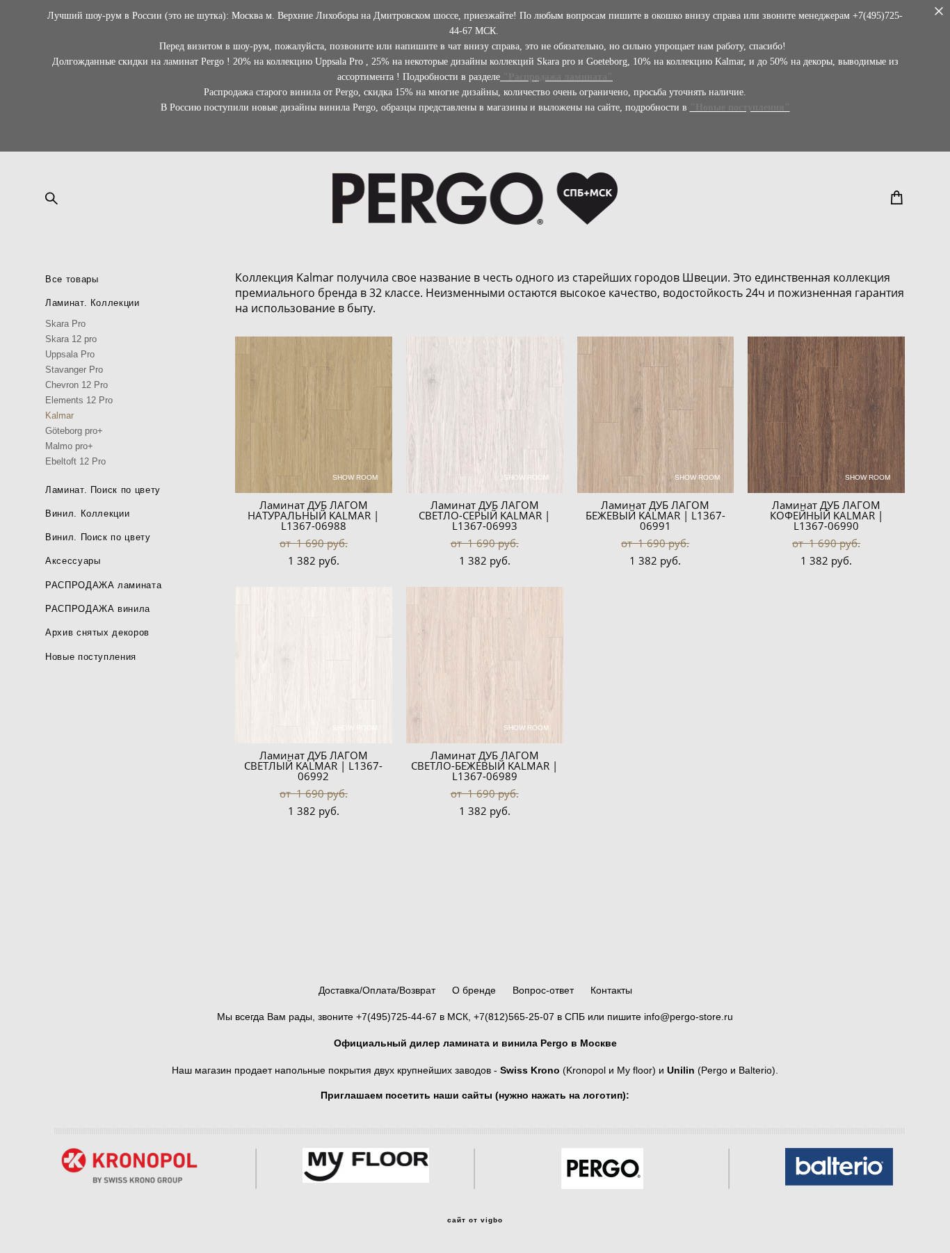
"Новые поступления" (740, 107)
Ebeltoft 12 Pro (75, 461)
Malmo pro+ (69, 446)
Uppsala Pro (70, 354)
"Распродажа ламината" (558, 77)
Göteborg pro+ (74, 431)
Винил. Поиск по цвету (98, 537)
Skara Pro (65, 323)
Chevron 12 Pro (76, 385)
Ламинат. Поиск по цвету (103, 490)
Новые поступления (90, 657)
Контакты (611, 990)
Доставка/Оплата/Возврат (380, 990)
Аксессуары (73, 561)
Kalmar (59, 415)
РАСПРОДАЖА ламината (103, 585)
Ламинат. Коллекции (92, 303)
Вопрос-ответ (543, 990)
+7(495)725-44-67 (396, 1016)
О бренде (474, 990)
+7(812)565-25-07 (514, 1016)
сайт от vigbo (475, 1220)
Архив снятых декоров (97, 632)
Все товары (72, 279)
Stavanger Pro (74, 369)
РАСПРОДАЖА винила (97, 609)
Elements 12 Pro (79, 400)
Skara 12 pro (71, 339)
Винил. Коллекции (87, 513)
